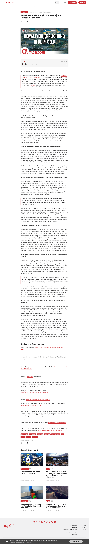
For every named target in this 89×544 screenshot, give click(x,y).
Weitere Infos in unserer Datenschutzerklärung (20, 542)
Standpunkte (24, 468)
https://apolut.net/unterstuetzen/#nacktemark (35, 392)
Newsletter (82, 2)
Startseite (5, 6)
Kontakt (84, 527)
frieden (28, 437)
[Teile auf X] (24, 21)
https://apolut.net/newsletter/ (57, 422)
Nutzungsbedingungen (71, 532)
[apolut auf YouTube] (37, 522)
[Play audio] (29, 64)
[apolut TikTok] (47, 522)
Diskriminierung (56, 434)
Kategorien (10, 6)
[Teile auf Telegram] (22, 21)
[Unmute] (61, 64)
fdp (62, 434)
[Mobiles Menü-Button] (4, 2)
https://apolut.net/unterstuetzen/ (31, 405)
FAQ (85, 525)
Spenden (32, 85)
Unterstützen (72, 2)
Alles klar (76, 541)
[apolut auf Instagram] (42, 522)
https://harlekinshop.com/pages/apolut (50, 430)
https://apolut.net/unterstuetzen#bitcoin (38, 399)
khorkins (30, 376)
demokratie (40, 434)
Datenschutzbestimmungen (70, 529)
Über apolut (83, 529)
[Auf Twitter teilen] (24, 443)
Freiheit (23, 437)
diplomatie (47, 434)
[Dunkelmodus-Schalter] (57, 2)
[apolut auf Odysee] (52, 522)
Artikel (48, 468)
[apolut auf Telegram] (34, 522)
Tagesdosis (16, 6)
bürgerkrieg (32, 434)
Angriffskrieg (24, 434)
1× (58, 64)
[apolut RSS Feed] (55, 522)
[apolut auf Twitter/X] (44, 522)
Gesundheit (35, 437)
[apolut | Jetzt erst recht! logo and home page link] (10, 3)
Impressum (74, 534)
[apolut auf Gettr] (39, 522)
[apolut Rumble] (50, 522)
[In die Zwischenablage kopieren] (27, 21)
